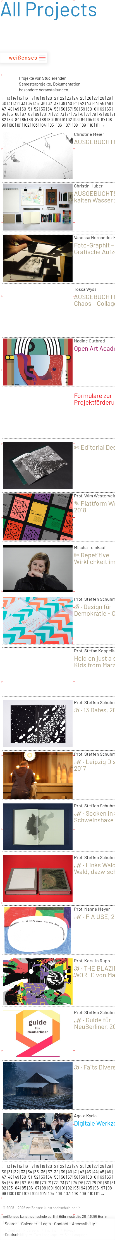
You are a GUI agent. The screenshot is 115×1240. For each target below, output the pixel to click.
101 (19, 124)
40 (70, 103)
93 (77, 119)
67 (24, 114)
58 (76, 108)
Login (46, 1223)
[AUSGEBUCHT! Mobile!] (38, 177)
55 (56, 108)
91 (64, 119)
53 (43, 108)
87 (37, 119)
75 (75, 114)
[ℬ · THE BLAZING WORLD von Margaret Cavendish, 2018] (38, 1003)
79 (100, 114)
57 (70, 108)
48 (10, 108)
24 (76, 98)
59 (83, 108)
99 (4, 124)
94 (83, 119)
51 (30, 108)
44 (96, 103)
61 (96, 108)
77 (88, 114)
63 (109, 108)
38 (56, 103)
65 (11, 114)
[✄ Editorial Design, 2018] (38, 487)
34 (30, 103)
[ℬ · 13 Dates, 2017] (38, 745)
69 (37, 114)
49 (17, 108)
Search (11, 1223)
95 (90, 119)
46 (109, 103)
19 (44, 98)
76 (81, 114)
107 (67, 124)
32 (17, 103)
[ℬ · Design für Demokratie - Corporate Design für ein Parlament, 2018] (38, 642)
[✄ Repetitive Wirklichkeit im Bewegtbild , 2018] (38, 590)
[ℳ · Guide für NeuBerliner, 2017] (38, 1055)
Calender (29, 1223)
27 (96, 98)
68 (30, 114)
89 (51, 119)
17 (32, 98)
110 (91, 124)
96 (97, 119)
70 (44, 114)
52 (36, 108)
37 (50, 103)
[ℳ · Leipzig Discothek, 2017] (38, 797)
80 (107, 114)
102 (27, 124)
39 (63, 103)
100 (11, 124)
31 (10, 103)
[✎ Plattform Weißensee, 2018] (38, 538)
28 (102, 98)
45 (102, 103)
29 (109, 98)
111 (97, 124)
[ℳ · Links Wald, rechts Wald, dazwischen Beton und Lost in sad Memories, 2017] (38, 900)
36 (43, 103)
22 (62, 98)
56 (63, 108)
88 (44, 119)
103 (35, 124)
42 (82, 103)
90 (57, 119)
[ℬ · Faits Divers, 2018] (38, 1107)
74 (68, 114)
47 (4, 108)
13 (9, 98)
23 (69, 98)
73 (62, 114)
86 (31, 119)
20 (50, 98)
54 (50, 108)
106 (59, 124)
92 (70, 119)
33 (23, 103)
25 (82, 98)
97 (103, 119)
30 (4, 103)
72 (56, 114)
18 (38, 98)
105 (51, 124)
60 (90, 108)
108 (75, 124)
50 (24, 108)
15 (20, 98)
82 (4, 119)
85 (24, 119)
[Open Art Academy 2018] (38, 383)
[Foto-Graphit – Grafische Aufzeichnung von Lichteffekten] (38, 280)
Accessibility (83, 1223)
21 (56, 98)
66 (17, 114)
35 (37, 103)
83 (11, 119)
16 (26, 98)
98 (110, 119)
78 (94, 114)
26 (89, 98)
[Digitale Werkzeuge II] (38, 1158)
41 (76, 103)
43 (89, 103)
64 (4, 114)
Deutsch (12, 1234)
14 (15, 98)
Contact (61, 1223)
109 (83, 124)
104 (43, 124)
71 (50, 114)
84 (17, 119)
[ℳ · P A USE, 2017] (38, 952)
